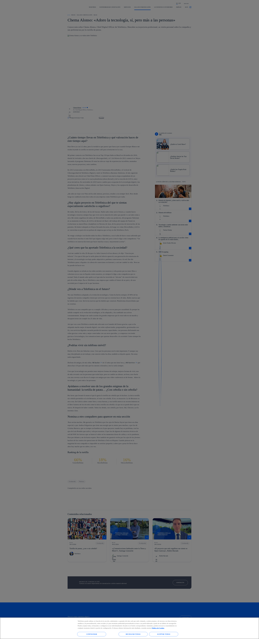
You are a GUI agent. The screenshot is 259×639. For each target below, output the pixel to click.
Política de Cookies (158, 628)
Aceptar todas (163, 634)
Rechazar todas (133, 634)
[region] (129, 628)
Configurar (91, 634)
